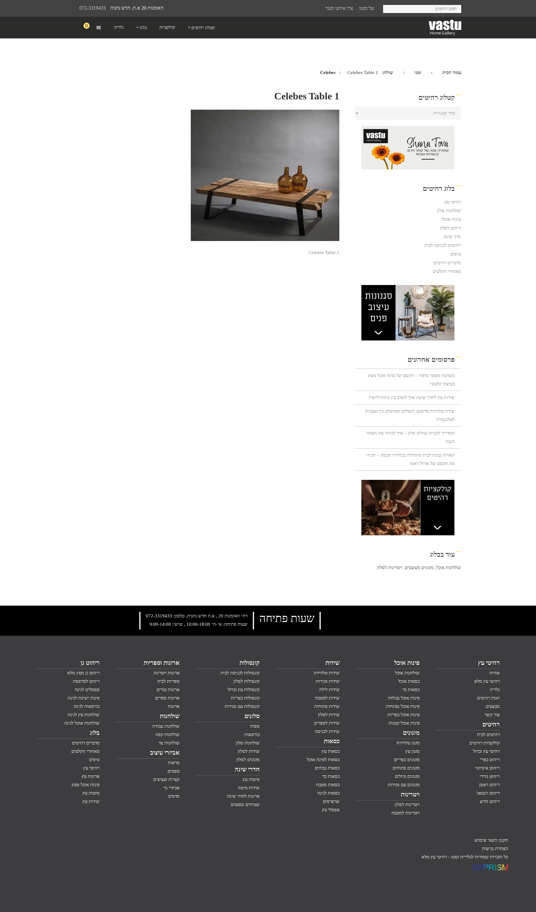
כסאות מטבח (328, 784)
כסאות (332, 741)
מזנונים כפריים (407, 759)
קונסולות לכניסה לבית (240, 672)
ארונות (174, 706)
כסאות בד (331, 776)
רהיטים (491, 724)
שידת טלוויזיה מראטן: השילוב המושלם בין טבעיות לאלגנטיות (410, 415)
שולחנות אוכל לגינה (82, 723)
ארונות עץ (91, 776)
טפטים (174, 771)
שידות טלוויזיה (327, 672)
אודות (494, 672)
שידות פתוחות (327, 706)
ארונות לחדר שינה (243, 796)
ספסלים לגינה (87, 689)
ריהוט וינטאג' (488, 793)
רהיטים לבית (488, 734)
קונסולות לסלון (246, 681)
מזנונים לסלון (248, 759)
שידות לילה (329, 689)
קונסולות (249, 662)
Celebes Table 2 (324, 252)
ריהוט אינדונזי (487, 767)
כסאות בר (411, 689)
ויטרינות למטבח (405, 812)
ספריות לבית (168, 681)
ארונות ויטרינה (167, 672)
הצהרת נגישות (495, 848)
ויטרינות (410, 794)
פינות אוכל (451, 219)
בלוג (95, 732)
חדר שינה (452, 236)
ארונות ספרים (167, 697)
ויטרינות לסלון (389, 567)
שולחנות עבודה (166, 726)
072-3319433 (92, 8)
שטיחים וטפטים (245, 804)
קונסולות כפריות (245, 697)
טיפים (455, 254)
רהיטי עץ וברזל (486, 751)
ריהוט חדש (490, 801)
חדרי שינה (247, 769)
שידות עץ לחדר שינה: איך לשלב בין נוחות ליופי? (411, 397)
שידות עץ (91, 801)
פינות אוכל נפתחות (403, 706)
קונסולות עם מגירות (242, 706)
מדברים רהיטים (447, 262)
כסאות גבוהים (327, 767)
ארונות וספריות (162, 662)
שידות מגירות (328, 681)
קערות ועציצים (166, 779)
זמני (417, 72)
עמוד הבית (451, 72)
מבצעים (493, 706)
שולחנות (170, 715)
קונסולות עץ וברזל (244, 689)
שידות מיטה (249, 787)
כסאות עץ (331, 751)
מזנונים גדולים (407, 776)
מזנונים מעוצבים (419, 567)
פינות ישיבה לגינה (84, 697)
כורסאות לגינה (87, 706)
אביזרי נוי (171, 787)
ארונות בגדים (168, 689)
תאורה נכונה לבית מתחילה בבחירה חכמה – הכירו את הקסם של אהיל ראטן (410, 459)
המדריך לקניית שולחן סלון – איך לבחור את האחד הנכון (410, 437)
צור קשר (492, 714)
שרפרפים (331, 801)
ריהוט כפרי (490, 759)
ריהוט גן (90, 662)
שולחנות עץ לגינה (84, 714)
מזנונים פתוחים (406, 767)
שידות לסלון (329, 714)
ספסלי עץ (331, 809)
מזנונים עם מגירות (404, 784)
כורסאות (252, 734)
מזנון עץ (412, 751)
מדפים (174, 796)
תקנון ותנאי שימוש (491, 840)
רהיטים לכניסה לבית (442, 245)
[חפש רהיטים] (390, 8)
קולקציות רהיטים (484, 742)
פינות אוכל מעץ (86, 784)
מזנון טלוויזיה (408, 742)
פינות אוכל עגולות (404, 697)
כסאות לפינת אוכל (323, 759)
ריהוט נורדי (490, 776)
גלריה (495, 689)
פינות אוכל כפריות (403, 714)
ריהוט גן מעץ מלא (83, 672)
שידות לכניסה (327, 731)
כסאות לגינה (328, 793)
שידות (332, 662)
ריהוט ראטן (489, 784)
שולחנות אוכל (448, 567)
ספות (255, 726)
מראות (174, 762)
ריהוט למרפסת (86, 681)
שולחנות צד (169, 742)
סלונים (252, 715)
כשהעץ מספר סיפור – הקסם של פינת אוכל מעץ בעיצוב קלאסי (411, 379)
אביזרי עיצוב (165, 752)
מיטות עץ (251, 779)
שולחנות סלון (449, 210)
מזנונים (411, 732)
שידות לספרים (327, 723)
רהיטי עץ (452, 202)
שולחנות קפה (167, 734)
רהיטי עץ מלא (487, 681)
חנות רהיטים (488, 697)
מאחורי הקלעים (447, 271)
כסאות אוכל (409, 681)
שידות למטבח (327, 697)
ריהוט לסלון (450, 228)
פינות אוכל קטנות (404, 723)
